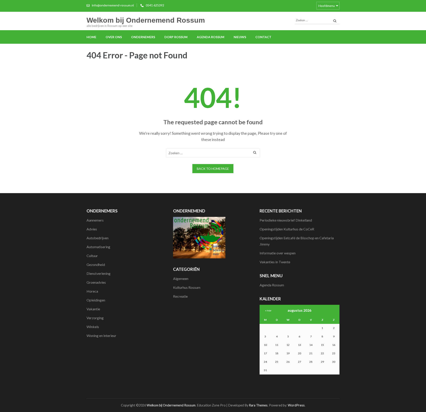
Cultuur (92, 256)
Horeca (92, 291)
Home (91, 37)
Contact (263, 37)
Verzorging (95, 318)
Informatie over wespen (278, 253)
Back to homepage (213, 168)
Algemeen (180, 278)
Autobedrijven (97, 238)
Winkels (93, 327)
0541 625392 (155, 5)
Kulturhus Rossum (186, 287)
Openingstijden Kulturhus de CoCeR (287, 229)
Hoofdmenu (326, 6)
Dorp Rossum (175, 37)
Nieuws (240, 37)
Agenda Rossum (210, 37)
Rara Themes (258, 405)
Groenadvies (96, 282)
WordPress (296, 405)
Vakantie (93, 309)
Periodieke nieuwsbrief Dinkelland (286, 220)
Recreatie (180, 296)
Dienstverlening (98, 273)
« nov (268, 310)
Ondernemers (143, 37)
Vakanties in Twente (275, 262)
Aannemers (95, 220)
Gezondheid (96, 264)
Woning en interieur (101, 335)
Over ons (114, 37)
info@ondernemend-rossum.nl (113, 5)
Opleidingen (96, 300)
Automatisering (98, 247)
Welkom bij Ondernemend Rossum (146, 20)
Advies (92, 229)
